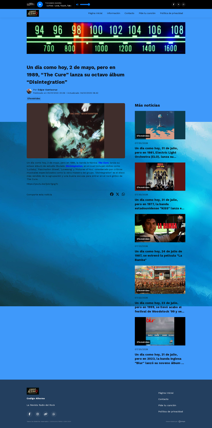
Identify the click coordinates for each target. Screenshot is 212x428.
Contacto (129, 13)
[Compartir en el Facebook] (111, 194)
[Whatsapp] (183, 4)
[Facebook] (174, 4)
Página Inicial (95, 13)
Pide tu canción (147, 13)
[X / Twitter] (178, 4)
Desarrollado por (172, 421)
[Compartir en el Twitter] (117, 194)
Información (113, 13)
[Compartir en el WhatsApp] (123, 194)
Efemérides (34, 98)
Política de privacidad (171, 13)
